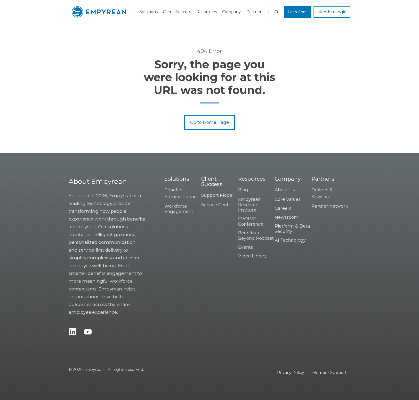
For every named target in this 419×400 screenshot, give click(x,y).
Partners (254, 11)
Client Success (177, 11)
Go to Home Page (209, 122)
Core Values (288, 199)
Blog (243, 190)
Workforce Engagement (178, 209)
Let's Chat (297, 11)
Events (245, 247)
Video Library (252, 256)
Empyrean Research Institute (249, 205)
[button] (276, 11)
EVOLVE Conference (250, 221)
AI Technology (290, 240)
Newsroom (286, 217)
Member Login (332, 11)
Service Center (217, 204)
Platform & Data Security (292, 228)
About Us (285, 190)
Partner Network (330, 206)
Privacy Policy (290, 372)
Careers (283, 208)
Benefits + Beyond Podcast (256, 235)
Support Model (217, 195)
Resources (206, 11)
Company (231, 11)
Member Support (329, 372)
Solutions (148, 11)
